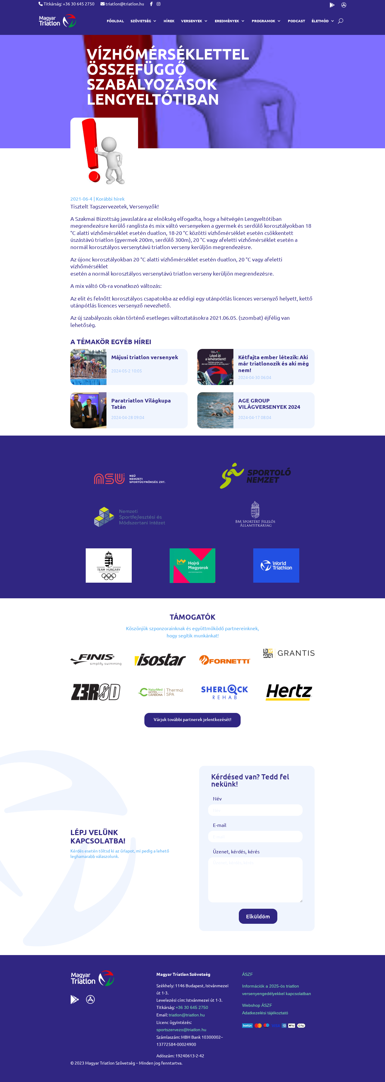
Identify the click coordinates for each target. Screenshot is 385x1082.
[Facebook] (151, 3)
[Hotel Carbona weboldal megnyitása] (160, 701)
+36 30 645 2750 (192, 1007)
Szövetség (141, 20)
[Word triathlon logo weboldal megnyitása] (276, 581)
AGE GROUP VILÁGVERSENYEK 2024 (269, 403)
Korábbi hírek (110, 199)
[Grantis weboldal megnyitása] (289, 656)
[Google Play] (332, 6)
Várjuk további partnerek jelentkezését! (192, 719)
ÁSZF (247, 974)
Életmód (320, 20)
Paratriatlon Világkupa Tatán (141, 403)
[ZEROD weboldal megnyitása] (96, 701)
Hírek (169, 20)
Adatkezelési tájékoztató (265, 1012)
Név (217, 798)
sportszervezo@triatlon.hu (181, 1029)
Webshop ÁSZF (257, 1005)
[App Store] (343, 6)
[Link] (57, 20)
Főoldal (115, 20)
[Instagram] (158, 3)
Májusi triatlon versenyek (144, 357)
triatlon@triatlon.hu (124, 3)
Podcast (296, 20)
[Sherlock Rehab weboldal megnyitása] (224, 701)
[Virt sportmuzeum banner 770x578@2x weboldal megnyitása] (193, 581)
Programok (263, 20)
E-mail (219, 825)
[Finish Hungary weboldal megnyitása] (96, 669)
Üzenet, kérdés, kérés (236, 851)
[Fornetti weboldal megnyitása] (224, 669)
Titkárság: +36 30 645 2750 (68, 3)
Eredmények (227, 20)
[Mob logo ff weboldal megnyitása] (109, 581)
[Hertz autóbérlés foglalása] (289, 701)
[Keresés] (340, 21)
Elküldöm (258, 916)
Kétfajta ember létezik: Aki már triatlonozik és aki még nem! (273, 363)
